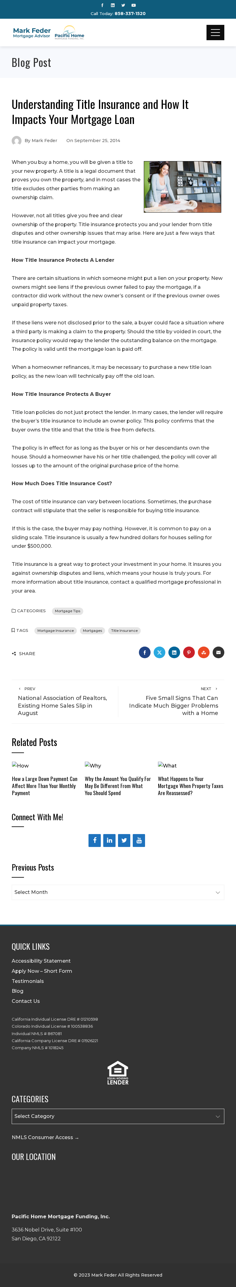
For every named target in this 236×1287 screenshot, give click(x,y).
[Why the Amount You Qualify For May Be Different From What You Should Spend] (93, 766)
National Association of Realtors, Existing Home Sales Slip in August (62, 701)
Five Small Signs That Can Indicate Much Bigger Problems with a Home (173, 701)
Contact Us (26, 1001)
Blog (17, 991)
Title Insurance (124, 630)
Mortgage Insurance (55, 630)
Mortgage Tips (67, 611)
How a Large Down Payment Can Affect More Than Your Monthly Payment (44, 786)
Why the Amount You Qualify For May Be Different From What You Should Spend (118, 786)
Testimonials (28, 981)
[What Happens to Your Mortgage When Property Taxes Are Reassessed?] (167, 766)
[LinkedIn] (109, 840)
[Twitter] (124, 840)
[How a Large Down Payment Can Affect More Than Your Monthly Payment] (20, 766)
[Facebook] (94, 840)
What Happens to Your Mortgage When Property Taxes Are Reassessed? (190, 786)
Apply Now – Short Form (42, 971)
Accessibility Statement (41, 961)
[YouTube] (139, 840)
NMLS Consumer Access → (45, 1137)
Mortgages (92, 630)
